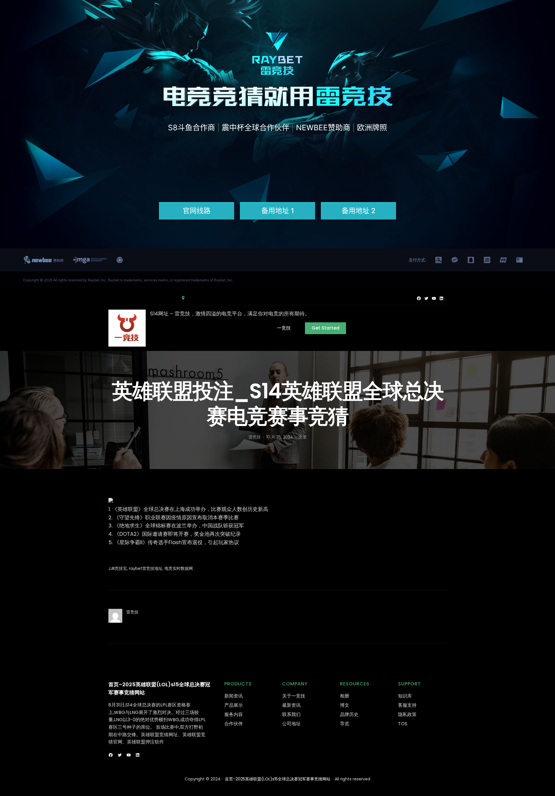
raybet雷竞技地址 (145, 568)
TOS (402, 723)
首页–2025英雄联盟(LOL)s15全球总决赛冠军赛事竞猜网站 (277, 779)
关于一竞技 (293, 696)
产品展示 (233, 705)
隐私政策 (407, 714)
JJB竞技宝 (117, 568)
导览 (344, 723)
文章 (303, 437)
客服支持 (407, 705)
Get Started (325, 328)
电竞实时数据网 (178, 568)
